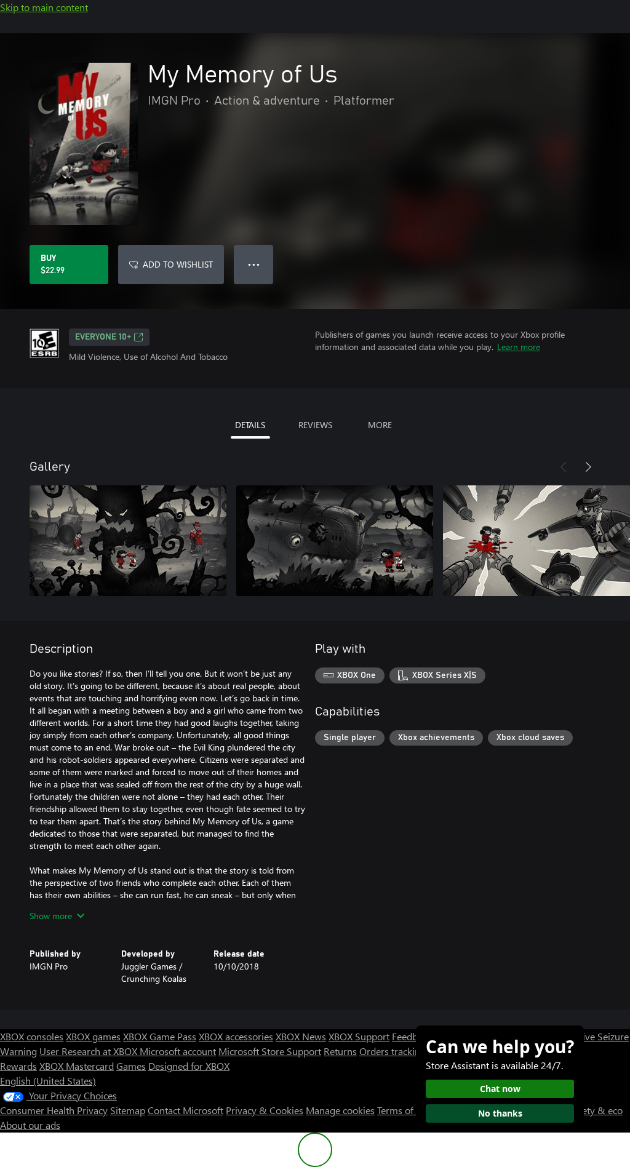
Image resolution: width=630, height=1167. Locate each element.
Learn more (518, 346)
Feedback (412, 1036)
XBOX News (301, 1036)
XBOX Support (359, 1036)
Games (131, 1065)
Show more (51, 916)
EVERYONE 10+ (103, 337)
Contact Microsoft (185, 1110)
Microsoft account (178, 1051)
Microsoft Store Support (269, 1051)
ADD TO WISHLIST (178, 264)
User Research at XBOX (89, 1051)
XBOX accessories (236, 1036)
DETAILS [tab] (250, 425)
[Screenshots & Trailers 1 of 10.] (128, 540)
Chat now (500, 1088)
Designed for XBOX (188, 1065)
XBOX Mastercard (76, 1065)
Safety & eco (595, 1110)
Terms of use (404, 1110)
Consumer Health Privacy (54, 1110)
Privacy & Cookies (264, 1110)
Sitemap (127, 1110)
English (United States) (48, 1080)
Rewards (18, 1065)
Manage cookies (340, 1110)
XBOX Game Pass (159, 1036)
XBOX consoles (31, 1036)
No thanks (500, 1113)
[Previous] (563, 467)
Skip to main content (44, 7)
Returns (340, 1051)
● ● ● (254, 264)
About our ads (30, 1124)
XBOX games (93, 1036)
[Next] (588, 467)
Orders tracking (392, 1051)
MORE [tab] (380, 425)
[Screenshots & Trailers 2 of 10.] (334, 540)
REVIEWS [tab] (315, 425)
